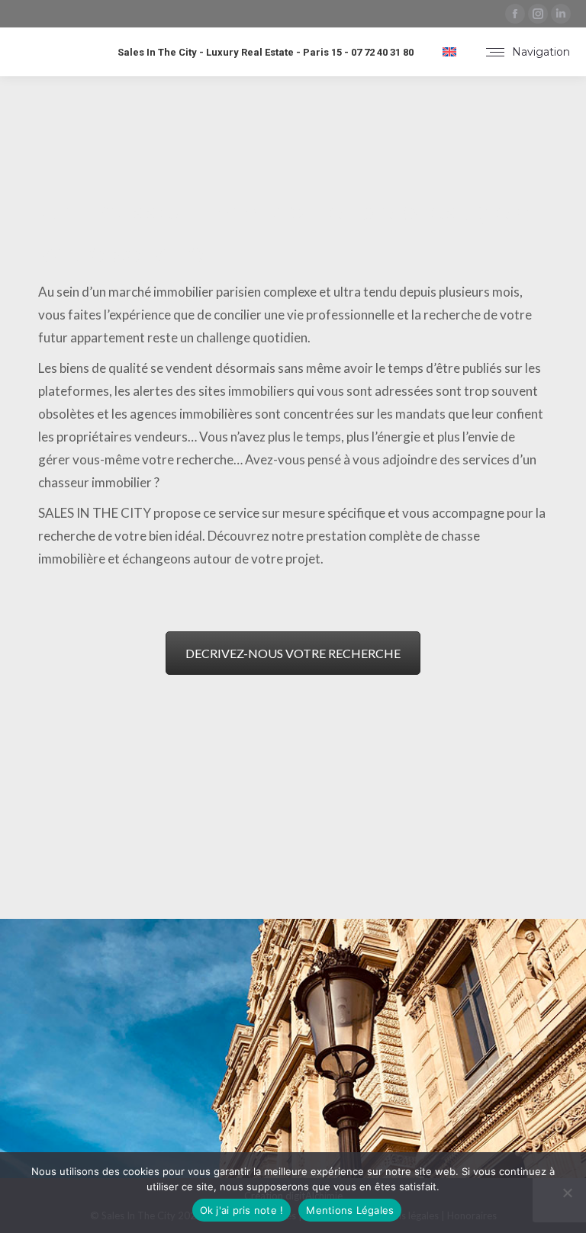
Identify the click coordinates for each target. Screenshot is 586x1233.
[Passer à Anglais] (449, 52)
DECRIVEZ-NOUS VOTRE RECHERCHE (293, 653)
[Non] (567, 1192)
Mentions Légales (350, 1210)
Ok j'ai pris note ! (242, 1210)
